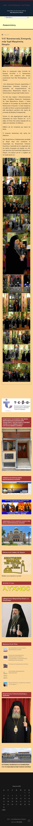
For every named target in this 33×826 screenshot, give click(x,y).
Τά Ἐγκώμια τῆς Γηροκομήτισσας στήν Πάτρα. (18, 664)
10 (4, 798)
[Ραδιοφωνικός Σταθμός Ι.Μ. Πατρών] (16, 564)
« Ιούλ (3, 810)
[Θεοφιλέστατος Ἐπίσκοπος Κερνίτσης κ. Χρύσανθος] (16, 742)
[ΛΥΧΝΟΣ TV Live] (16, 591)
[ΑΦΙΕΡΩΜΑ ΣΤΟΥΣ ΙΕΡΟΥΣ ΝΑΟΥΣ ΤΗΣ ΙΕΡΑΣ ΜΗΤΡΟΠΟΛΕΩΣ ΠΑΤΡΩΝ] (16, 545)
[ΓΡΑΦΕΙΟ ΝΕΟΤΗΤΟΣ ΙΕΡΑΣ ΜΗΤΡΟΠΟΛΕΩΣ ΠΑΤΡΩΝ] (16, 494)
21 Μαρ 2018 (6, 34)
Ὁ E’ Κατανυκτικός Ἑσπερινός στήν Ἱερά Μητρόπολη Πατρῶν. (16, 41)
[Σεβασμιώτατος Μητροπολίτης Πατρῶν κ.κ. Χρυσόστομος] (16, 636)
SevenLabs (19, 822)
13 (16, 798)
